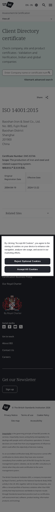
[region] (27, 256)
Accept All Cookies (27, 269)
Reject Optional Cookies (27, 261)
